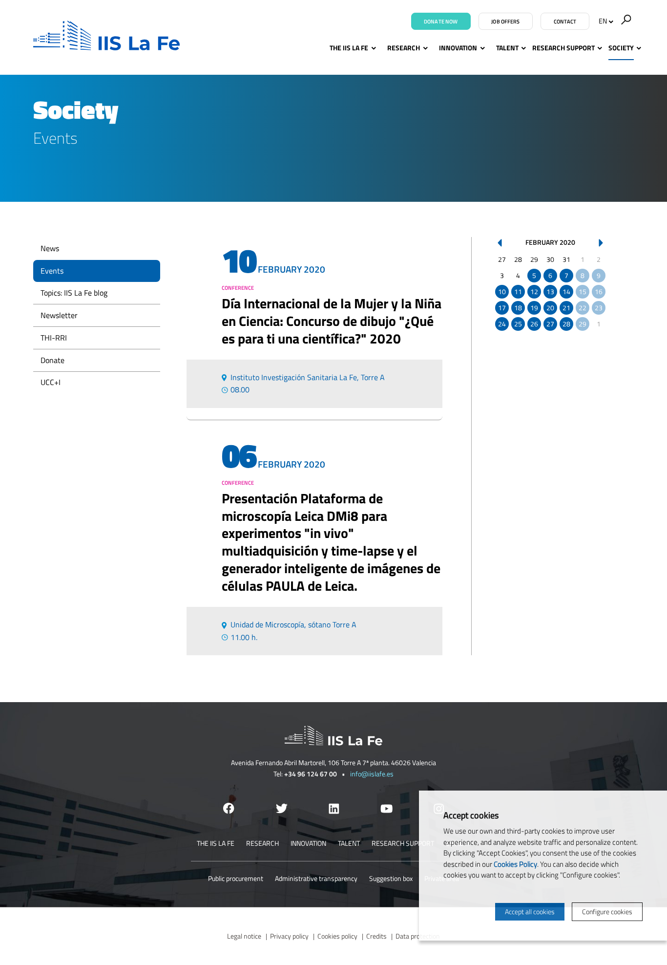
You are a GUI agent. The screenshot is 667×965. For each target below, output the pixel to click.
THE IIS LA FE (349, 48)
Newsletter (59, 315)
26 (534, 324)
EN (603, 21)
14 (566, 291)
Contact (565, 21)
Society (621, 48)
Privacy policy (289, 936)
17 (502, 307)
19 (534, 307)
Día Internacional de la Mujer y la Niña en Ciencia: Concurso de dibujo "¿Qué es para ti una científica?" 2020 (331, 321)
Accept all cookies (530, 911)
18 (518, 307)
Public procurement (235, 878)
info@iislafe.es (372, 774)
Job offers (505, 21)
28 (566, 324)
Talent (507, 48)
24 (502, 324)
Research (403, 48)
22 (582, 307)
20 (550, 307)
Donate (52, 360)
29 (582, 324)
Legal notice (244, 936)
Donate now (441, 21)
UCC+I (51, 382)
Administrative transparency (316, 878)
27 (550, 324)
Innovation (458, 48)
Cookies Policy (515, 864)
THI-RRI (54, 337)
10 (502, 291)
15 (582, 291)
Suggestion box (391, 878)
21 (566, 307)
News (50, 248)
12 (534, 291)
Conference (238, 288)
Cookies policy (337, 936)
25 (518, 324)
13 (550, 291)
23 (599, 307)
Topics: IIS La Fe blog (74, 293)
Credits (376, 936)
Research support (563, 48)
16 (599, 291)
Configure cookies (607, 911)
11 (518, 291)
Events (52, 271)
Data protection (418, 936)
